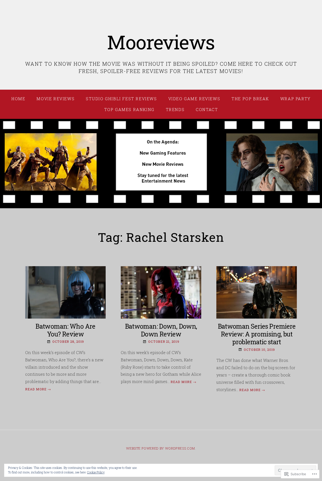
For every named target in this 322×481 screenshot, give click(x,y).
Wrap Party (295, 98)
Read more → (38, 389)
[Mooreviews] (161, 164)
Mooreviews (161, 42)
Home (18, 98)
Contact (207, 109)
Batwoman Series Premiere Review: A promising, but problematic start (257, 334)
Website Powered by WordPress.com (160, 448)
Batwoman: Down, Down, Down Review (161, 330)
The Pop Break (250, 98)
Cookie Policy (96, 472)
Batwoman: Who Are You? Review (65, 330)
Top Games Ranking (129, 109)
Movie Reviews (55, 98)
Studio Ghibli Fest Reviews (121, 98)
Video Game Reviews (194, 98)
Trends (175, 109)
